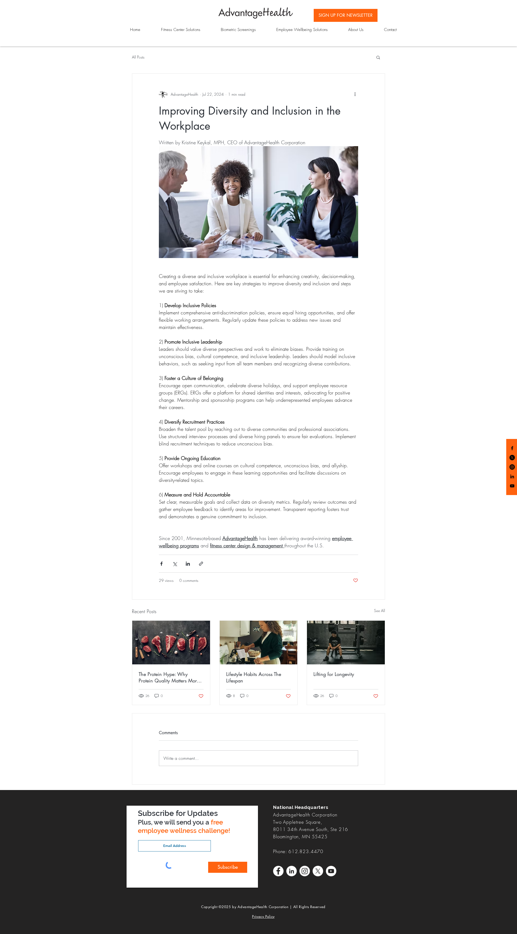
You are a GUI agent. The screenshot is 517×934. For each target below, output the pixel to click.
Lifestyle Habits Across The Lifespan (253, 677)
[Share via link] (201, 563)
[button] (378, 57)
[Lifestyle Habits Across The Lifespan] (259, 642)
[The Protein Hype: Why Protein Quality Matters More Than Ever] (171, 642)
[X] (318, 871)
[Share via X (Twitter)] (174, 563)
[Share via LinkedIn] (187, 563)
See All (379, 610)
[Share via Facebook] (161, 563)
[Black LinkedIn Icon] (512, 476)
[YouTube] (512, 486)
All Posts (138, 57)
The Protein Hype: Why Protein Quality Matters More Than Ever (169, 677)
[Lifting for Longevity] (346, 642)
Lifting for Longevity (333, 674)
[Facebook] (512, 448)
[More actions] (355, 94)
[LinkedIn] (291, 871)
